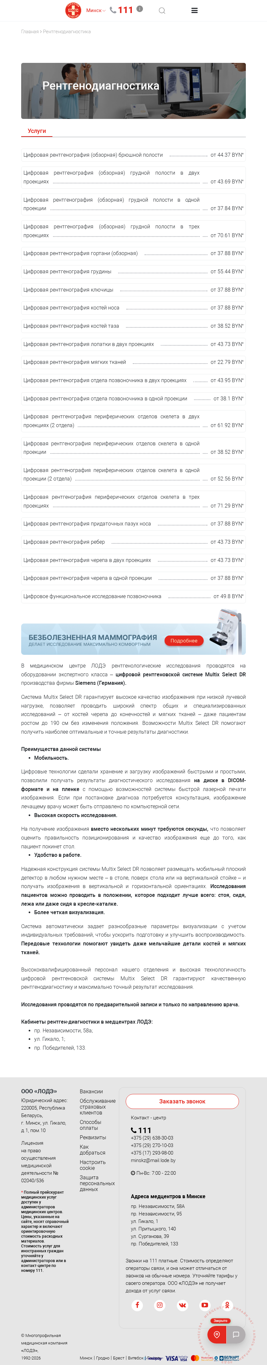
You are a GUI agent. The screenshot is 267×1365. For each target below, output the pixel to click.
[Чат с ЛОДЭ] (236, 1334)
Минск (86, 1358)
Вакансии (91, 1092)
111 (126, 10)
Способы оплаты (90, 1125)
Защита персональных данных (94, 1183)
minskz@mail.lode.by (153, 1160)
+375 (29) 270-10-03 (152, 1145)
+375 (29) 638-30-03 (152, 1138)
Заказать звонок (182, 1101)
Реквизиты (93, 1138)
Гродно (102, 1358)
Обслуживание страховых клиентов (94, 1107)
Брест (118, 1358)
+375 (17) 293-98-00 (152, 1153)
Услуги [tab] (37, 130)
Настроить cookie (93, 1165)
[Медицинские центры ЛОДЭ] (216, 1334)
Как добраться (92, 1150)
